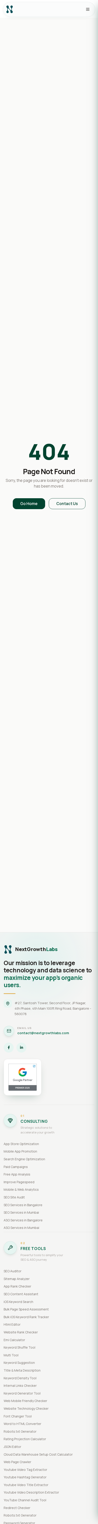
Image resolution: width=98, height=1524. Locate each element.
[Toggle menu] (87, 9)
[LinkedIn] (21, 1048)
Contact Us (67, 503)
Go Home (29, 503)
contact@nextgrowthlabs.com (43, 1033)
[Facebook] (9, 1048)
